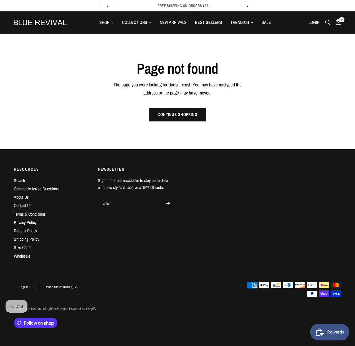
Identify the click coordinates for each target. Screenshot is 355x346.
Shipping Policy (26, 239)
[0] (337, 22)
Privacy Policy (25, 222)
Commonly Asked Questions (36, 189)
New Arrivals (173, 22)
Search (19, 180)
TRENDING (239, 22)
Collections (134, 22)
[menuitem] (106, 22)
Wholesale (22, 256)
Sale (266, 22)
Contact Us (22, 205)
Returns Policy (25, 231)
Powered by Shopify (82, 308)
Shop (104, 22)
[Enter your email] (167, 203)
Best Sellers (208, 22)
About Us (21, 197)
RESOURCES (26, 169)
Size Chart (22, 247)
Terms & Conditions (29, 214)
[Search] (327, 22)
